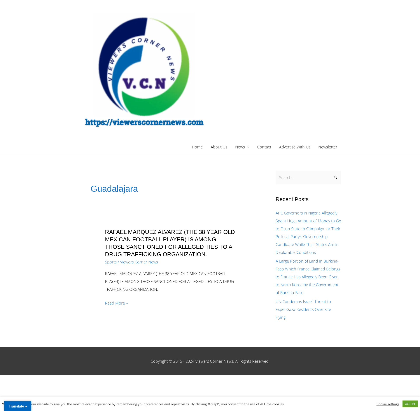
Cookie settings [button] (387, 404)
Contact (264, 147)
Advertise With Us (294, 147)
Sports (111, 262)
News (240, 147)
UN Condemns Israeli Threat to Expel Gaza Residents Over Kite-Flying (304, 309)
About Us (219, 147)
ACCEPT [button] (410, 404)
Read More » (116, 303)
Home (197, 147)
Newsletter (327, 147)
